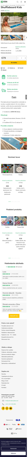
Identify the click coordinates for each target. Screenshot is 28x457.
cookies (7, 441)
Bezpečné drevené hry (7, 337)
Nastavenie (13, 448)
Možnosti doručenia (6, 53)
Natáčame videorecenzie (8, 332)
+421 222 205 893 (10, 404)
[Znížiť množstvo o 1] (18, 58)
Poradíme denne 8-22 (7, 326)
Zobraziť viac (14, 316)
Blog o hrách (4, 381)
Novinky (3, 374)
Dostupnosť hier (5, 361)
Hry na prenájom (5, 378)
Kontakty (3, 387)
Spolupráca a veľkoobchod (8, 363)
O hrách (3, 385)
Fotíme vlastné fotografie (8, 330)
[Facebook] (3, 408)
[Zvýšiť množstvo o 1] (25, 58)
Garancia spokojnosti (7, 359)
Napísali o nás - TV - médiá (8, 335)
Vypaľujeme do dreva (7, 376)
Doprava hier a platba (7, 350)
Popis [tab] (14, 97)
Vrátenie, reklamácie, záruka (9, 352)
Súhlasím (13, 453)
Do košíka (14, 62)
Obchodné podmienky (7, 357)
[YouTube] (10, 408)
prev (1, 172)
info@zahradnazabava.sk (11, 401)
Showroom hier (5, 339)
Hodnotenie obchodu (14, 263)
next (26, 172)
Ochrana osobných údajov (8, 354)
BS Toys (7, 10)
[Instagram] (7, 408)
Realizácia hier (5, 383)
